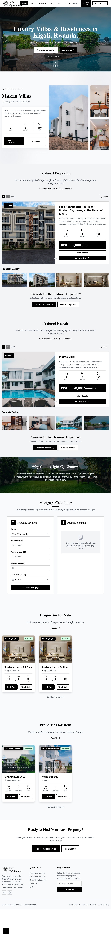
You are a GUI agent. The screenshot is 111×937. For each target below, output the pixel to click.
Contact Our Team (42, 304)
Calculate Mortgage (30, 587)
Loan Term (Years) (18, 575)
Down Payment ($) (18, 552)
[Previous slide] (4, 39)
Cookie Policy (103, 904)
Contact (68, 3)
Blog (52, 3)
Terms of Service (89, 904)
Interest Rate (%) (18, 563)
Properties (43, 3)
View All (54, 628)
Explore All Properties (45, 849)
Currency (14, 529)
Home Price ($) (17, 540)
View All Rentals (68, 448)
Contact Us (70, 849)
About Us (33, 883)
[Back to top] (6, 931)
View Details (11, 141)
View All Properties (68, 304)
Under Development (37, 880)
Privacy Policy (74, 904)
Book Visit (11, 687)
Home (24, 3)
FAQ (59, 3)
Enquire (36, 141)
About (33, 3)
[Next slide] (106, 39)
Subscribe (69, 889)
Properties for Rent (37, 876)
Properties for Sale (37, 873)
